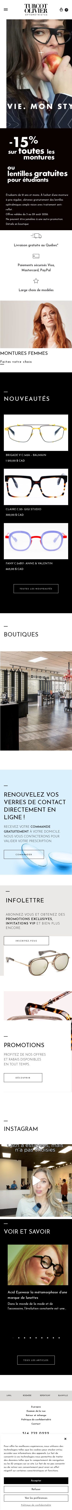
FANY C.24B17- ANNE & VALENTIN (29, 563)
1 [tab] (13, 1338)
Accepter (36, 1480)
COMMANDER (24, 855)
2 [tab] (19, 1338)
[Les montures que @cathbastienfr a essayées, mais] (36, 1180)
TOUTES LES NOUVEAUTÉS (36, 589)
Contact (36, 1424)
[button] (66, 1439)
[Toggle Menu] (6, 10)
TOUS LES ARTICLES (35, 1360)
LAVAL (9, 1395)
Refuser (36, 1489)
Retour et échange (36, 1415)
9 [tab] (59, 1338)
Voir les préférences (36, 1498)
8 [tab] (53, 1338)
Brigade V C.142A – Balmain (26, 455)
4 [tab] (30, 1338)
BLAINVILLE (63, 1395)
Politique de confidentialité (36, 1505)
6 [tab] (42, 1338)
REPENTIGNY (45, 1395)
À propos (36, 1407)
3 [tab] (24, 1338)
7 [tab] (48, 1338)
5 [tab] (36, 1338)
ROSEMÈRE (27, 1395)
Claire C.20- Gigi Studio (23, 509)
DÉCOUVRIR (23, 1078)
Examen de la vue (36, 1411)
